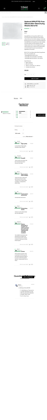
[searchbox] (19, 126)
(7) (30, 28)
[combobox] (19, 130)
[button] (23, 111)
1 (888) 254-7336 (32, 85)
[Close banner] (45, 1)
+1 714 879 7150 (32, 86)
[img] (24, 28)
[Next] (21, 29)
